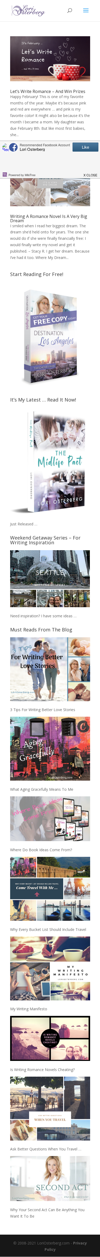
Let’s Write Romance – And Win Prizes (47, 91)
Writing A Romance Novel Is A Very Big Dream (48, 218)
